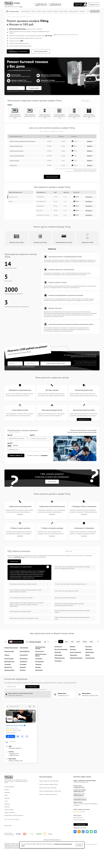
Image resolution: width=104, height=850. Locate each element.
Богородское (58, 646)
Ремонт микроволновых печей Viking (50, 791)
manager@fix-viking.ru (80, 799)
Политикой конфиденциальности (39, 689)
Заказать (89, 141)
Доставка (49, 11)
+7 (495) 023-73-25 (41, 4)
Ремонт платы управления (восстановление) (22, 141)
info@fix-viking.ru (79, 795)
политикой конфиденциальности (28, 366)
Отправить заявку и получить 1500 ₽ (55, 363)
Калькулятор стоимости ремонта (13, 815)
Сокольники (58, 661)
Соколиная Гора (89, 658)
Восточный (88, 646)
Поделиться (75, 831)
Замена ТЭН (13, 165)
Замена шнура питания (16, 151)
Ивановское (88, 649)
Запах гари (39, 210)
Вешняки (72, 646)
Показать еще (52, 249)
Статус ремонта (95, 11)
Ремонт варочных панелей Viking (49, 781)
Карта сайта (7, 825)
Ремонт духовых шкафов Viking (48, 784)
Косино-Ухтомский (75, 652)
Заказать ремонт (15, 455)
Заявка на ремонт (73, 11)
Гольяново (73, 649)
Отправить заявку (34, 88)
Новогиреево (58, 655)
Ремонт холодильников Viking (48, 794)
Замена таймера (14, 160)
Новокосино (73, 655)
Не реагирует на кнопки (43, 215)
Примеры (7, 792)
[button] (5, 641)
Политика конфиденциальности (52, 839)
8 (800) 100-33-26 (79, 791)
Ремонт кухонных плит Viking (47, 787)
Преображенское (60, 658)
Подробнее (20, 514)
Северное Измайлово (76, 658)
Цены (32, 11)
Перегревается (40, 206)
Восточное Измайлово (61, 649)
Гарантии (55, 11)
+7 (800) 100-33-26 (55, 4)
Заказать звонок (52, 481)
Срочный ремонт (25, 11)
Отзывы (44, 11)
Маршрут (11, 736)
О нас (38, 11)
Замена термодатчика (16, 146)
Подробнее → (89, 196)
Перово (87, 655)
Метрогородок (89, 652)
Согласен (79, 845)
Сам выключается (41, 201)
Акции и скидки (63, 11)
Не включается (40, 197)
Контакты (82, 11)
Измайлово (58, 652)
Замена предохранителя (17, 156)
